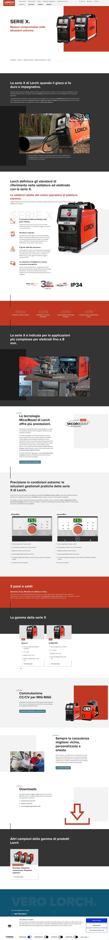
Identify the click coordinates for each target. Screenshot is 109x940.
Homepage (13, 60)
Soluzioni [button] (31, 4)
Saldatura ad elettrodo (40, 60)
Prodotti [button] (21, 4)
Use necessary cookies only (96, 930)
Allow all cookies (96, 920)
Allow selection (97, 925)
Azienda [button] (40, 4)
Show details (84, 937)
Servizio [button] (48, 4)
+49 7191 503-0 (20, 914)
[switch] (46, 937)
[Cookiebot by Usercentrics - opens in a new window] (9, 937)
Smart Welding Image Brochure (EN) (30, 806)
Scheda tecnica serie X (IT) (28, 801)
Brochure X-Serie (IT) (26, 803)
